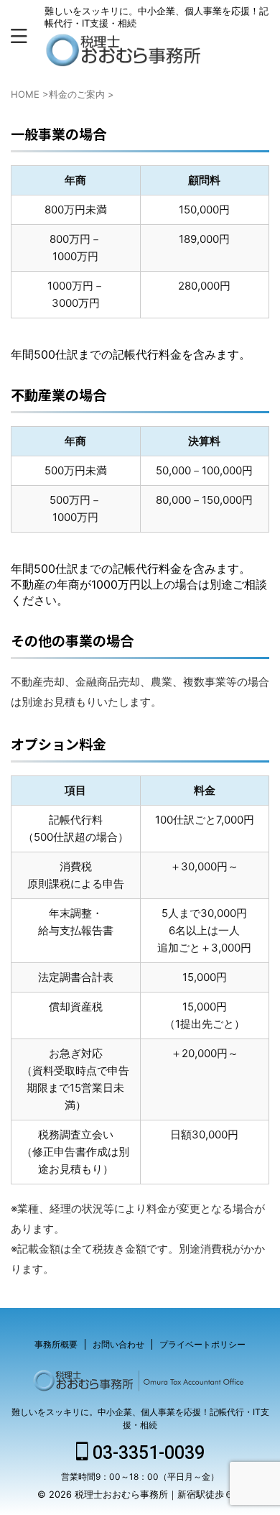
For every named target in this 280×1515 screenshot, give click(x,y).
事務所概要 (56, 1344)
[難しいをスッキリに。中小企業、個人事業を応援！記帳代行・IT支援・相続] (125, 55)
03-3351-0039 (146, 1452)
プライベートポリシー (202, 1344)
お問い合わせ (118, 1344)
